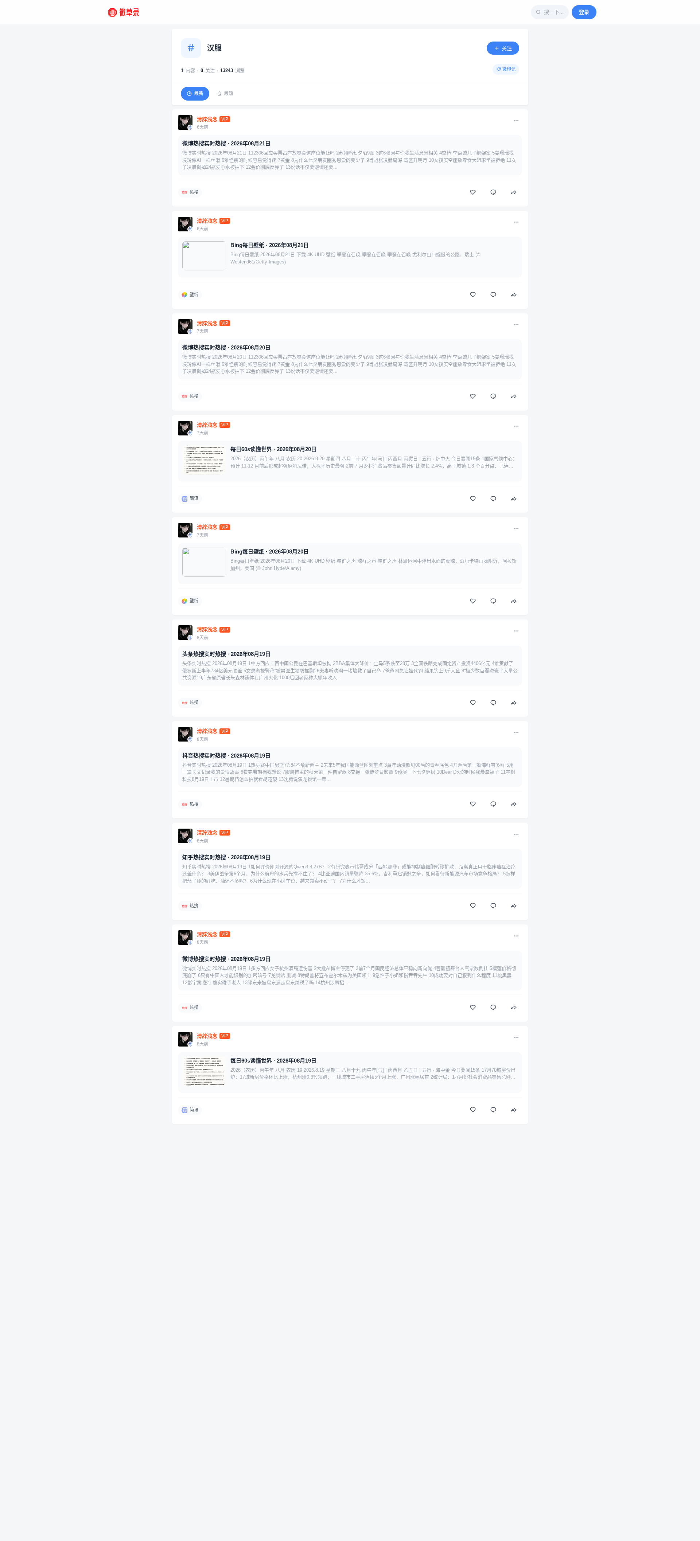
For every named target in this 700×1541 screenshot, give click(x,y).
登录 (584, 12)
